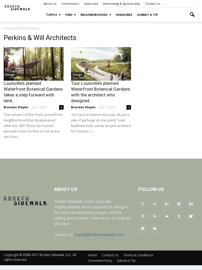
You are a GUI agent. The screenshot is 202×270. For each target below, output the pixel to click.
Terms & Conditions (138, 255)
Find (68, 15)
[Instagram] (179, 204)
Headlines (124, 15)
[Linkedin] (191, 204)
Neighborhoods (94, 15)
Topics (51, 15)
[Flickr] (154, 204)
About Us (50, 4)
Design (10, 74)
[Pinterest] (142, 216)
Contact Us (152, 4)
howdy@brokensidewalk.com (99, 234)
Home (92, 255)
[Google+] (167, 204)
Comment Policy (100, 260)
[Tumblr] (179, 216)
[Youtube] (154, 229)
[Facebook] (142, 204)
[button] (192, 14)
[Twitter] (191, 216)
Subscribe (91, 4)
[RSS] (154, 216)
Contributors (70, 4)
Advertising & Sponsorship (121, 4)
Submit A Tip (147, 15)
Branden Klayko (16, 107)
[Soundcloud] (167, 216)
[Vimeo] (142, 229)
